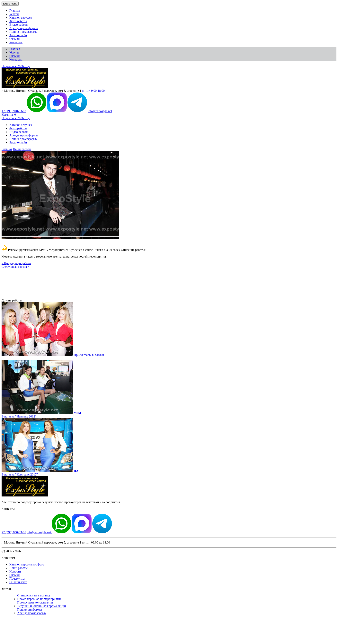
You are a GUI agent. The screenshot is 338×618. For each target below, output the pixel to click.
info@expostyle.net (100, 111)
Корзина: (9, 114)
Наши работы (22, 149)
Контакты (15, 42)
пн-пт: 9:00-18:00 (93, 90)
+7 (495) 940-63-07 (14, 111)
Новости (15, 571)
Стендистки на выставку (33, 595)
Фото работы (18, 21)
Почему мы (17, 578)
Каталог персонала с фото (26, 564)
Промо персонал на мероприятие (39, 599)
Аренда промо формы (31, 613)
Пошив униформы (29, 609)
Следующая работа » (15, 266)
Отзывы (14, 38)
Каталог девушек (20, 17)
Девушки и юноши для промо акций (41, 606)
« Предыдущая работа (16, 263)
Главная (14, 10)
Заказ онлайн (18, 35)
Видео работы (18, 24)
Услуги (14, 14)
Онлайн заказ (18, 582)
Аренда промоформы (23, 28)
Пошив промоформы (23, 31)
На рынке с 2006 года (16, 66)
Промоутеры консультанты (35, 602)
